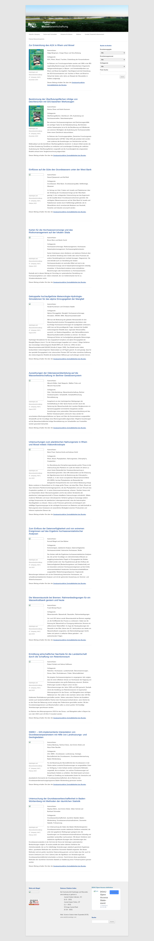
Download (114, 892)
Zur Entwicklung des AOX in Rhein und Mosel (51, 45)
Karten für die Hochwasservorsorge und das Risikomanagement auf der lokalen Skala (51, 231)
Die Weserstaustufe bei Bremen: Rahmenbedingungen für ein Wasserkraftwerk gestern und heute (59, 598)
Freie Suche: (104, 70)
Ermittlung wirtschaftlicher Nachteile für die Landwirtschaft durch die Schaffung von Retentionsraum (58, 655)
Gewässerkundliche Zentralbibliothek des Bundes (69, 155)
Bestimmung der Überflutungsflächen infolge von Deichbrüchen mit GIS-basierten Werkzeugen (53, 100)
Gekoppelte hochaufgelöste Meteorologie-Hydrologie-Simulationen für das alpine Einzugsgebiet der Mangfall (56, 297)
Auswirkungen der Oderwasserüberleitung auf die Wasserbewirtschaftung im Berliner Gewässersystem (55, 374)
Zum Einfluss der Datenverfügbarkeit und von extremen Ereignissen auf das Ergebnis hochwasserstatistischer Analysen (56, 531)
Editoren (78, 34)
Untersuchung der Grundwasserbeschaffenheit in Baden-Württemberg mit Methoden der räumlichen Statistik (57, 799)
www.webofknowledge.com (68, 917)
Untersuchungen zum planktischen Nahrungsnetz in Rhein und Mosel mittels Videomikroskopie (58, 443)
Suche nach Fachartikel (50, 34)
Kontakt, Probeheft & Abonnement (94, 34)
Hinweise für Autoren (66, 34)
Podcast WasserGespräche (36, 39)
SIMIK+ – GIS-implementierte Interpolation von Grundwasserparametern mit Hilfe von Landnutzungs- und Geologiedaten (58, 734)
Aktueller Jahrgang (34, 34)
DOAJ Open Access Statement (104, 897)
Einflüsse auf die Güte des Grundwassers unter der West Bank (60, 169)
